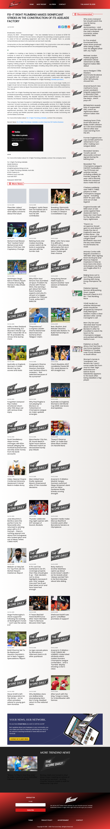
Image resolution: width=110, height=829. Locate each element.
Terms (30, 820)
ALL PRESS (52, 4)
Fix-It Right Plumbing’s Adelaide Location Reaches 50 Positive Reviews (40, 122)
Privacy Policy (46, 820)
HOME (32, 4)
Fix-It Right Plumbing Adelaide (37, 118)
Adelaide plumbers (57, 79)
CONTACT (62, 4)
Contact (79, 820)
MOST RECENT (41, 4)
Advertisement (63, 820)
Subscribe (30, 810)
